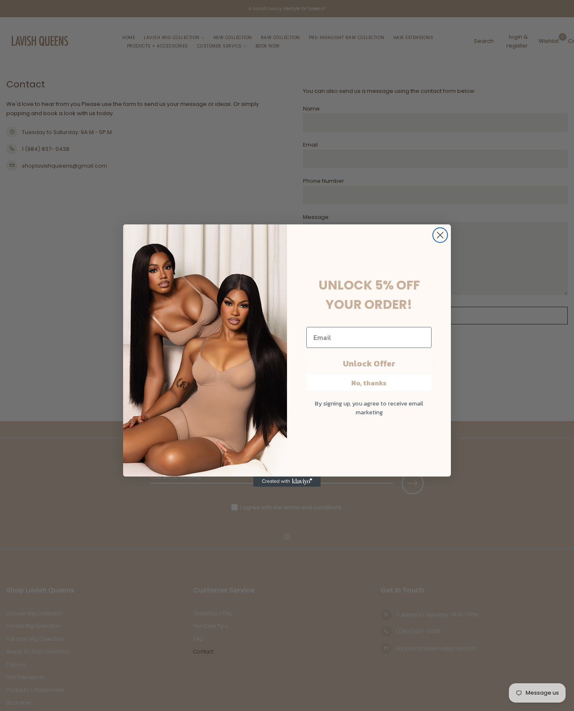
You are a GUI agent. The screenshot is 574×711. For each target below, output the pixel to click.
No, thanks (369, 383)
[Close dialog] (440, 235)
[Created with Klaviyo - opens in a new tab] (287, 482)
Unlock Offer (369, 363)
